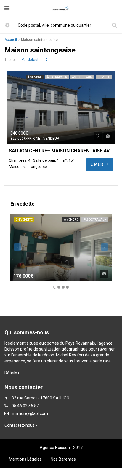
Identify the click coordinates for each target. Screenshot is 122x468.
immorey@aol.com (30, 413)
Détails (98, 164)
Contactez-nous (20, 425)
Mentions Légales (25, 459)
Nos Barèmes (63, 459)
